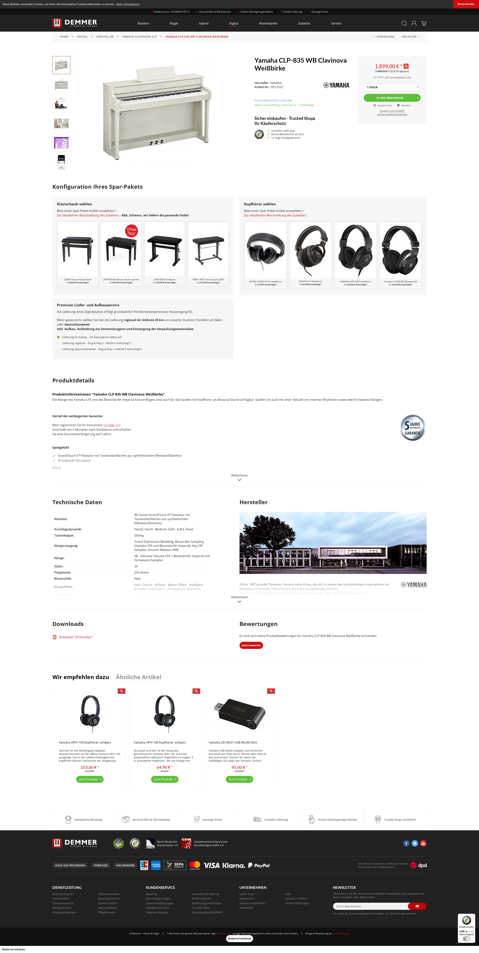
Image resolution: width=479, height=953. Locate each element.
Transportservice (63, 903)
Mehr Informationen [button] (128, 4)
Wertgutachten (61, 907)
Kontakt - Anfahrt (296, 898)
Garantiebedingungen (160, 903)
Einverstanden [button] (466, 4)
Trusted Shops (201, 907)
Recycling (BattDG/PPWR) (207, 912)
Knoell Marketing (341, 933)
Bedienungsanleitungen (207, 903)
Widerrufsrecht (201, 898)
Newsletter (246, 907)
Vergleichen (384, 105)
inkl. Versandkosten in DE (398, 77)
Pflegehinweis (106, 912)
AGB (288, 894)
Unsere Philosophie (297, 903)
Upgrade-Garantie (157, 912)
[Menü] (473, 916)
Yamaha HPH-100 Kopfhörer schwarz (160, 742)
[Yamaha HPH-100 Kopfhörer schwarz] (165, 714)
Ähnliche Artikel (138, 677)
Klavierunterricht (63, 894)
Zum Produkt (88, 779)
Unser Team (247, 894)
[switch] (466, 939)
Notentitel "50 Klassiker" (75, 637)
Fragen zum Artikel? (392, 111)
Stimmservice (60, 898)
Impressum (247, 898)
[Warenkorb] (424, 23)
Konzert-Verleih (108, 903)
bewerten (152, 894)
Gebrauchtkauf (107, 907)
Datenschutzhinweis (252, 903)
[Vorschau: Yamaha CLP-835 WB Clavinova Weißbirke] (61, 65)
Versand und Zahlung (205, 894)
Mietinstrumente (108, 894)
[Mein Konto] (414, 23)
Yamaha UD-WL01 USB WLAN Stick (233, 742)
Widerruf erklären (239, 938)
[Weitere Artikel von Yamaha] (327, 85)
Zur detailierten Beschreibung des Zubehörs (88, 215)
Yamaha (275, 83)
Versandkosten (224, 933)
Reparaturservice (109, 898)
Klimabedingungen (64, 912)
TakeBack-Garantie (157, 907)
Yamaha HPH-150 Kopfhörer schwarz (85, 742)
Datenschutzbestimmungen (366, 913)
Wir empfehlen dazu (80, 677)
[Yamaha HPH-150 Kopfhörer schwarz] (90, 714)
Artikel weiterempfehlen (392, 114)
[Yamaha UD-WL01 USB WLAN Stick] (239, 714)
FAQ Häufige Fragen (158, 898)
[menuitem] (143, 23)
